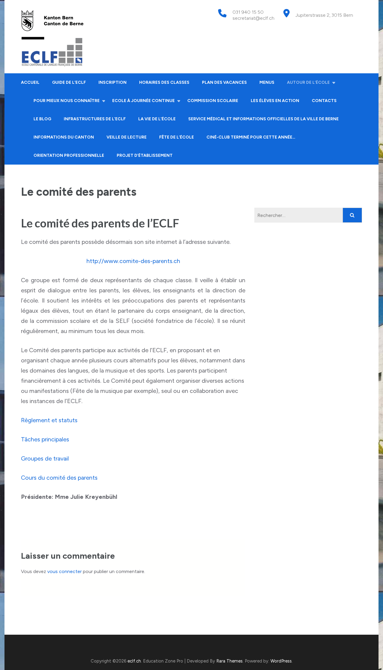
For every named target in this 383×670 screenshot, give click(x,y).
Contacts (324, 100)
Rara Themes (229, 661)
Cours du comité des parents (59, 477)
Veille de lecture (127, 137)
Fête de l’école (176, 137)
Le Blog (42, 118)
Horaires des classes (164, 82)
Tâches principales (45, 439)
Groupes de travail (45, 458)
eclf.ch (134, 661)
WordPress (281, 661)
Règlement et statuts (49, 420)
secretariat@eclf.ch (253, 18)
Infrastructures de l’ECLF (95, 118)
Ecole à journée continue (143, 100)
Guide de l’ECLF (69, 82)
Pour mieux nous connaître (67, 100)
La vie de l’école (157, 118)
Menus (266, 82)
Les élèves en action (275, 100)
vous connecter (64, 571)
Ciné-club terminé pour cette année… (250, 137)
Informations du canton (64, 137)
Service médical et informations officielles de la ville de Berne (263, 118)
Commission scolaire (212, 100)
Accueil (30, 82)
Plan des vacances (224, 82)
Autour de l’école (308, 82)
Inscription (112, 82)
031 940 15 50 (248, 12)
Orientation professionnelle (69, 155)
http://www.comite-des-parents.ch (133, 261)
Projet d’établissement (145, 155)
